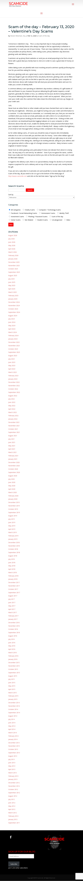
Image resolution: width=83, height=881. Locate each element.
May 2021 (11, 446)
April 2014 (11, 729)
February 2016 (13, 656)
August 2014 (12, 716)
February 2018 (13, 576)
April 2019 (11, 529)
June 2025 (11, 282)
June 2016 (11, 643)
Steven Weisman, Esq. (18, 36)
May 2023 (11, 365)
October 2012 (13, 789)
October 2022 (13, 389)
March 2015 (12, 693)
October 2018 (13, 549)
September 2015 (14, 673)
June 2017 (11, 602)
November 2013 (14, 746)
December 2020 (14, 462)
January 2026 (12, 259)
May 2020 (11, 486)
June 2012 (11, 803)
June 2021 (11, 442)
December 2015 (14, 662)
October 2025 (13, 269)
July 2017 (11, 599)
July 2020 (11, 479)
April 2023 (11, 369)
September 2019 (14, 512)
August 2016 (12, 636)
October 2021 (13, 429)
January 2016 (12, 659)
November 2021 (14, 426)
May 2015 (11, 686)
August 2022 (12, 396)
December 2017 (14, 582)
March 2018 (12, 572)
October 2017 (13, 589)
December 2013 (14, 743)
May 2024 (11, 326)
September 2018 (14, 552)
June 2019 (11, 522)
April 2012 (11, 809)
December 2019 (14, 502)
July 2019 (11, 519)
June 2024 (11, 322)
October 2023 (13, 349)
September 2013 (14, 753)
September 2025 (14, 272)
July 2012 (11, 799)
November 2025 (14, 265)
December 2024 (14, 302)
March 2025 (12, 292)
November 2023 (14, 346)
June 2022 (11, 402)
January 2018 (12, 579)
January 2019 (12, 539)
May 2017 (11, 606)
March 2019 (12, 532)
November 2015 (14, 666)
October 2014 (13, 709)
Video (68, 220)
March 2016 (12, 653)
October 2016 (13, 629)
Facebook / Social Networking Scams (24, 213)
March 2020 (12, 492)
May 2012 (11, 806)
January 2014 (12, 739)
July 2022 (11, 399)
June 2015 (11, 683)
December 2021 (14, 422)
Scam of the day (44, 36)
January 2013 (12, 779)
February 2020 (13, 496)
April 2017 (11, 609)
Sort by (10, 195)
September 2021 (14, 432)
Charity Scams (30, 210)
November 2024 (14, 305)
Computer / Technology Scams (50, 210)
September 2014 (14, 713)
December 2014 (14, 703)
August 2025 (12, 275)
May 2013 (11, 766)
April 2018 (11, 569)
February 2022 (13, 416)
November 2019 (14, 506)
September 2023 (14, 352)
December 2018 (14, 542)
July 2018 (11, 559)
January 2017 (12, 619)
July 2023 (11, 359)
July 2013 (11, 759)
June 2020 (11, 482)
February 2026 (13, 255)
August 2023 (12, 356)
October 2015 (13, 669)
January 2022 (12, 419)
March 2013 (12, 773)
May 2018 (11, 566)
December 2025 (14, 262)
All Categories (16, 210)
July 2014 (11, 719)
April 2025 (11, 289)
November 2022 (14, 386)
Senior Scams (16, 220)
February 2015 (13, 696)
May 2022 (11, 406)
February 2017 (13, 616)
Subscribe (13, 864)
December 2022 (14, 382)
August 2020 (12, 476)
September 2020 (14, 472)
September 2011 (14, 823)
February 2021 (13, 456)
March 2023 (12, 372)
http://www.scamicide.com (17, 176)
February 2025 (13, 295)
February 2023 (13, 376)
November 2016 (14, 626)
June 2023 (11, 362)
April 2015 (11, 689)
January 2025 (12, 299)
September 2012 (14, 793)
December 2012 (14, 783)
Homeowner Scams (48, 213)
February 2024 (13, 335)
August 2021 (12, 436)
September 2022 (14, 392)
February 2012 (13, 816)
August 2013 (12, 756)
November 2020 (14, 466)
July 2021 (11, 439)
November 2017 (14, 586)
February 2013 (13, 776)
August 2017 (12, 596)
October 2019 (13, 509)
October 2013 (13, 749)
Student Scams (42, 220)
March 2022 (12, 412)
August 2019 (12, 516)
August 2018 (12, 556)
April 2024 (11, 329)
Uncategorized (57, 220)
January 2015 (12, 699)
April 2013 (11, 769)
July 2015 (11, 679)
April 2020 (11, 489)
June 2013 (11, 763)
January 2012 (12, 819)
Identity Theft (64, 213)
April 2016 (11, 649)
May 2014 (11, 726)
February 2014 (13, 736)
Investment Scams (17, 217)
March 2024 (12, 332)
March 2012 (12, 813)
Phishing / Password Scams (37, 217)
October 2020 (13, 469)
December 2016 (14, 622)
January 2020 (12, 499)
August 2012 (12, 796)
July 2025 (11, 279)
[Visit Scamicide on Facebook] (11, 838)
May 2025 (11, 285)
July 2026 (11, 239)
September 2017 (14, 592)
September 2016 (14, 632)
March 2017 (12, 612)
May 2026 (11, 245)
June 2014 (11, 723)
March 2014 (12, 733)
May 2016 (11, 646)
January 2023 (12, 379)
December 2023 (14, 342)
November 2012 (14, 786)
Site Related (29, 220)
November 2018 (14, 546)
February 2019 (13, 536)
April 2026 (11, 249)
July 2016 (11, 639)
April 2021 (11, 449)
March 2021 (12, 452)
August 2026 (12, 235)
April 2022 (11, 409)
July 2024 (11, 319)
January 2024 (12, 339)
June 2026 (11, 242)
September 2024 (14, 312)
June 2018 (11, 562)
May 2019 (11, 526)
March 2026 (12, 252)
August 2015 (12, 676)
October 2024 (13, 309)
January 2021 (12, 459)
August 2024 (12, 316)
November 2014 (14, 706)
